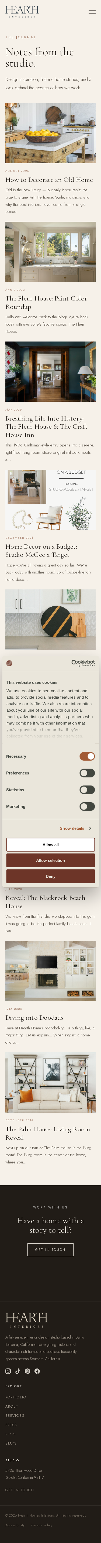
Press (11, 1425)
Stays (11, 1443)
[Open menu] (92, 12)
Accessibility (15, 1525)
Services (15, 1415)
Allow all (51, 844)
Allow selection (50, 860)
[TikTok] (17, 1371)
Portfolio (15, 1397)
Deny (50, 876)
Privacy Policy (42, 1525)
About (11, 1406)
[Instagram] (8, 1371)
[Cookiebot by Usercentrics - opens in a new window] (72, 663)
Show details (72, 828)
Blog (10, 1434)
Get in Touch (50, 1249)
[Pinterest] (27, 1371)
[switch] (87, 773)
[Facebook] (37, 1371)
